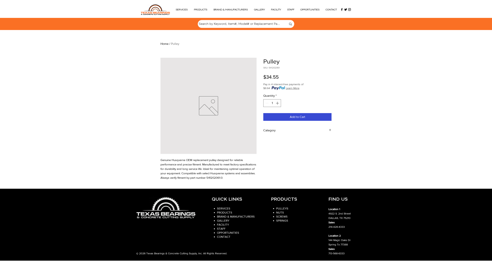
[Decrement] (266, 103)
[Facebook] (342, 9)
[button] (200, 9)
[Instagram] (349, 9)
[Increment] (277, 103)
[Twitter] (345, 9)
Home (164, 43)
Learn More (292, 88)
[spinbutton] (272, 103)
